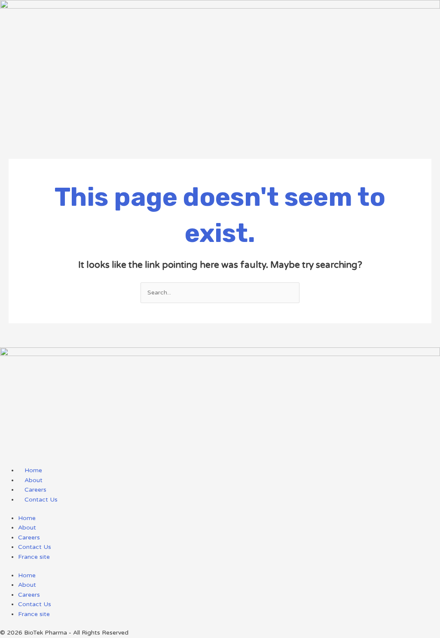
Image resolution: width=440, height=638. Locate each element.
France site (34, 557)
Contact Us (34, 547)
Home (27, 518)
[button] (220, 127)
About (27, 527)
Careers (29, 537)
